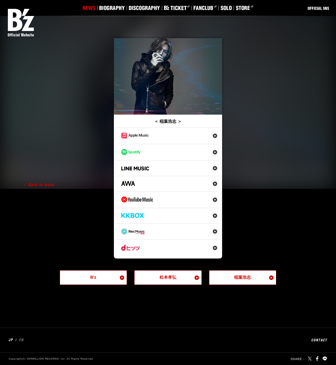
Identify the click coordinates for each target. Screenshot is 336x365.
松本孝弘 (168, 277)
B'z (93, 277)
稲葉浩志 (242, 277)
